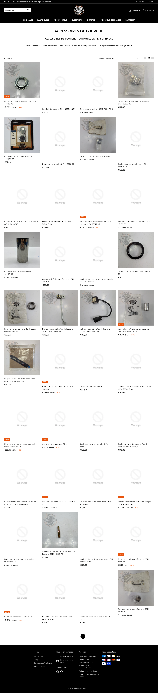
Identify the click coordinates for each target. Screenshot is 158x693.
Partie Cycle (43, 20)
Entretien (91, 20)
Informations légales (87, 656)
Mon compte (39, 666)
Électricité (77, 20)
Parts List (130, 20)
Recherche (38, 656)
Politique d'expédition (88, 671)
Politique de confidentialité (85, 666)
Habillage (28, 20)
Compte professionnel (43, 663)
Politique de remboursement (86, 661)
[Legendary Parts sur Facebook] (61, 671)
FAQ (36, 660)
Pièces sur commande (110, 20)
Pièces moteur (60, 20)
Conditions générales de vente (89, 675)
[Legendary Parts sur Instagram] (57, 671)
